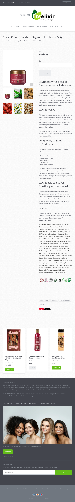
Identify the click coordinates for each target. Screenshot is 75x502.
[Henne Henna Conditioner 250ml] (61, 340)
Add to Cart (9, 369)
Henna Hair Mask (65, 300)
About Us (19, 489)
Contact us (10, 489)
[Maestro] (41, 495)
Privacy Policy (29, 489)
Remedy (47, 498)
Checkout (27, 3)
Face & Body (42, 26)
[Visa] (34, 495)
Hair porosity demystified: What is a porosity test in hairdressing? (29, 403)
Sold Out (45, 73)
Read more (8, 451)
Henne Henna (28, 26)
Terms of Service (52, 489)
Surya (40, 51)
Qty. (40, 61)
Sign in (19, 3)
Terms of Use (40, 489)
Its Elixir (31, 498)
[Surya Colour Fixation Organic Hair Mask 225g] (7, 93)
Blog (62, 26)
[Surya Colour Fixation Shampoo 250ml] (37, 340)
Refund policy (64, 489)
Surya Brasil (15, 26)
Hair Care (54, 26)
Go (63, 472)
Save (42, 309)
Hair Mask (54, 300)
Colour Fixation (44, 300)
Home (4, 41)
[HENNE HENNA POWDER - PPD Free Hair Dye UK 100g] (14, 340)
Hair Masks (11, 41)
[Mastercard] (37, 495)
